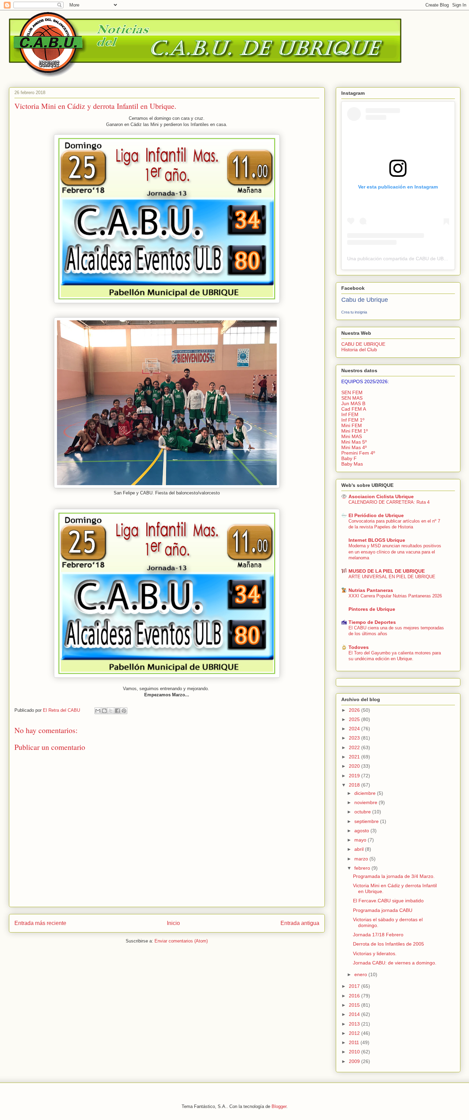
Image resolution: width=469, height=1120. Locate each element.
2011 (355, 1042)
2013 (355, 1024)
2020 (355, 766)
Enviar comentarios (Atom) (181, 941)
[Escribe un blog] (104, 710)
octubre (363, 811)
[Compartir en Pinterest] (124, 710)
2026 (355, 710)
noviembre (366, 802)
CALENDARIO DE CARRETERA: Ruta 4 (389, 502)
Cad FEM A (353, 409)
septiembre (367, 821)
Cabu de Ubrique (364, 299)
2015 (355, 1005)
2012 (355, 1033)
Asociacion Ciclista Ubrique (381, 496)
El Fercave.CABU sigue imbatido (388, 900)
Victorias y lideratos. (375, 953)
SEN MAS (352, 398)
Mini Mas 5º (354, 442)
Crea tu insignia (354, 312)
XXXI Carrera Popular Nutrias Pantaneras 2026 (395, 595)
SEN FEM (352, 392)
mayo (361, 840)
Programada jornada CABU (382, 910)
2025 (355, 719)
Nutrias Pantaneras (370, 590)
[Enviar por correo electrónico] (97, 710)
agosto (362, 830)
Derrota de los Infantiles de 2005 (388, 944)
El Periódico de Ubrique (376, 515)
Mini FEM (351, 425)
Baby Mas (352, 464)
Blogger (279, 1106)
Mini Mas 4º (354, 447)
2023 (355, 738)
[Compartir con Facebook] (117, 710)
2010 (355, 1051)
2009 (355, 1061)
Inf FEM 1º (352, 420)
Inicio (173, 923)
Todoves (358, 647)
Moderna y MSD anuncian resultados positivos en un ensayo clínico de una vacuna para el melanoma (394, 551)
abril (359, 849)
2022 (355, 747)
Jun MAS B (353, 403)
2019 (355, 775)
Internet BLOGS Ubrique (376, 540)
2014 (355, 1014)
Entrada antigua (300, 923)
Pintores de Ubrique (371, 609)
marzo (361, 858)
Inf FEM (349, 414)
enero (361, 974)
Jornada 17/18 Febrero (378, 934)
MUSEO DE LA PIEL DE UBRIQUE (386, 571)
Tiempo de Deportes (372, 622)
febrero (362, 868)
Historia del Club (359, 349)
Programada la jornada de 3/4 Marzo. (394, 876)
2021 (355, 756)
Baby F (349, 458)
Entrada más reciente (40, 923)
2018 (355, 785)
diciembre (365, 793)
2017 (355, 986)
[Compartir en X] (110, 710)
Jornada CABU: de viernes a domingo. (394, 962)
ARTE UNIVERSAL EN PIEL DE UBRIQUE (391, 576)
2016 (355, 995)
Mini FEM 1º (354, 431)
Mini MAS (351, 436)
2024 (355, 728)
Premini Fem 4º (358, 453)
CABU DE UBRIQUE (363, 344)
